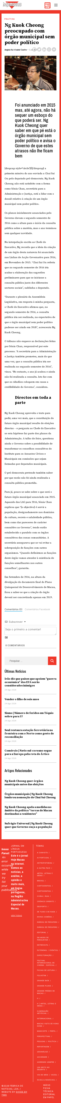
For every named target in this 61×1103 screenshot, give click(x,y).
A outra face (43, 868)
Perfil (53, 1031)
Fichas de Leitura (46, 970)
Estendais (42, 950)
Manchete (42, 1031)
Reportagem (43, 1047)
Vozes (54, 1075)
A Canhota (42, 853)
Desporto (42, 906)
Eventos (54, 950)
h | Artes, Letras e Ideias (46, 1005)
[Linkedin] (44, 49)
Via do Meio (42, 1075)
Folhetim (41, 975)
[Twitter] (39, 49)
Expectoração (44, 955)
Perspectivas (43, 1036)
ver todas (16, 916)
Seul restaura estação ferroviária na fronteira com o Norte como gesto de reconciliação (29, 733)
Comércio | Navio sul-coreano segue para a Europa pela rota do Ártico (28, 752)
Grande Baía (43, 980)
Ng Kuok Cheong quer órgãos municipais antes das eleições (24, 782)
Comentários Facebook (37, 609)
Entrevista (42, 945)
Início (46, 1085)
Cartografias (44, 886)
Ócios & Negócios (46, 1080)
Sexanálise (42, 1052)
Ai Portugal (43, 858)
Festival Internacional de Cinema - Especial (46, 963)
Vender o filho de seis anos (22, 699)
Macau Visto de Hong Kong (48, 1025)
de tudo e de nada (46, 912)
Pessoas (41, 1041)
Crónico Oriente (45, 901)
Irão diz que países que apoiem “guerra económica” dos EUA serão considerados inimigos (30, 682)
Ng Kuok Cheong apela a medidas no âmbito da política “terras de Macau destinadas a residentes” (28, 810)
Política (10, 19)
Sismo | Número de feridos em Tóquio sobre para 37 (29, 714)
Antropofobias (44, 863)
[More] (54, 49)
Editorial (41, 932)
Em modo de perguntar (43, 939)
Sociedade (42, 1057)
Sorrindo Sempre (45, 1062)
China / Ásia (43, 896)
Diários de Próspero (47, 922)
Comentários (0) (13, 609)
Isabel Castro (21, 49)
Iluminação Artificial (42, 1012)
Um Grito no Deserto (43, 1068)
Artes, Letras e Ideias (45, 874)
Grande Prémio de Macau (46, 992)
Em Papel (48, 1097)
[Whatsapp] (49, 49)
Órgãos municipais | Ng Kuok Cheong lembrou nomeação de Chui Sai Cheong (30, 795)
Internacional (44, 1018)
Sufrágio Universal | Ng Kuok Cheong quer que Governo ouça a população (29, 825)
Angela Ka (9, 49)
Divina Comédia (44, 917)
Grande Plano (44, 986)
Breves (40, 881)
